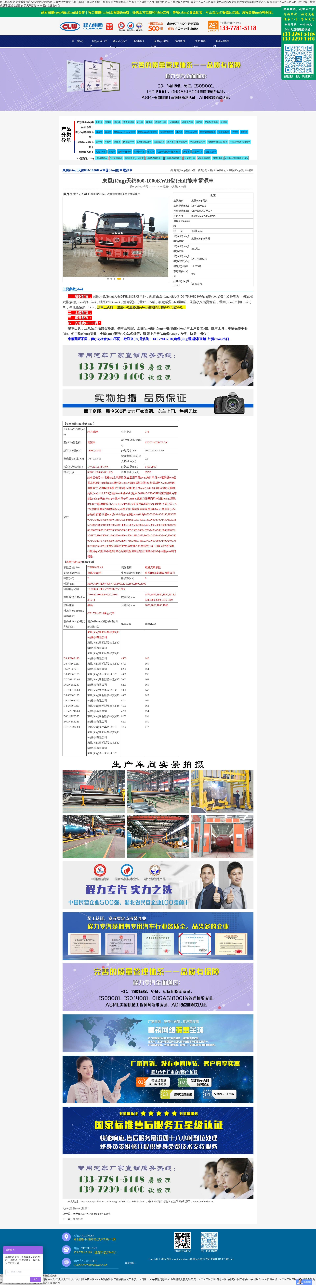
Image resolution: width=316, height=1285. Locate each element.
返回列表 (78, 1219)
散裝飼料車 (139, 151)
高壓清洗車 (187, 122)
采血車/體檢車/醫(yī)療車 (168, 151)
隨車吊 (99, 142)
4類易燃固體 (204, 158)
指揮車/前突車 (166, 132)
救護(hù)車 (101, 151)
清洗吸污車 (160, 122)
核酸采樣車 (210, 151)
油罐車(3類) (189, 158)
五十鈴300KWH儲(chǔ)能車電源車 (92, 1213)
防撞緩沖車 (128, 142)
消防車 (99, 132)
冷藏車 (111, 151)
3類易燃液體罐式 (173, 158)
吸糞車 (149, 122)
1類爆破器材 (101, 158)
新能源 (99, 122)
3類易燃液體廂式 (154, 158)
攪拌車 (170, 142)
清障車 (117, 142)
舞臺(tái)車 (197, 151)
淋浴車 (179, 132)
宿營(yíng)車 (191, 132)
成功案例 (180, 41)
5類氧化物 (218, 158)
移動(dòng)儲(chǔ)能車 (124, 132)
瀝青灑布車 (181, 142)
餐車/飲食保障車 (207, 132)
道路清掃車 (128, 122)
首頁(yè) (202, 170)
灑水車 (117, 122)
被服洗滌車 (223, 132)
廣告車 (186, 151)
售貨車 (150, 151)
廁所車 (244, 132)
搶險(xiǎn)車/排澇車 (147, 132)
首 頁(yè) (77, 41)
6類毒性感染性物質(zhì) (236, 158)
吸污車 (140, 122)
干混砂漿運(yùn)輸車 (240, 142)
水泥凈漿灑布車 (197, 142)
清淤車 (199, 122)
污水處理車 (174, 122)
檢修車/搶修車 (124, 151)
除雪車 (224, 122)
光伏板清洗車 (211, 122)
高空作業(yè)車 (144, 142)
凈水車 (235, 132)
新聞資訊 (138, 41)
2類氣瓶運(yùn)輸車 (134, 158)
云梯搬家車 (159, 142)
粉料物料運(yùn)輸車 (217, 142)
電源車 (108, 132)
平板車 (108, 142)
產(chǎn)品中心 (218, 170)
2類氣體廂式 (116, 158)
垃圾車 (108, 122)
